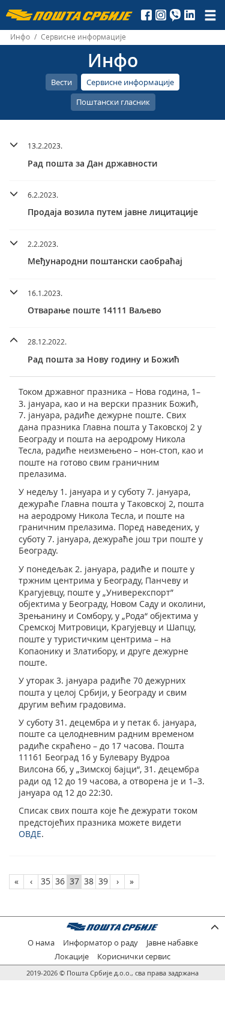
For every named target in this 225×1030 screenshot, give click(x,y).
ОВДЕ (30, 833)
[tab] (112, 156)
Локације (72, 957)
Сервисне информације (130, 82)
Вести (61, 82)
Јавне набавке (172, 943)
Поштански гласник (113, 101)
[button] (112, 153)
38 (89, 881)
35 (45, 881)
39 (103, 881)
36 (60, 881)
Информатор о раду (100, 943)
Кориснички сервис (133, 957)
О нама (41, 943)
